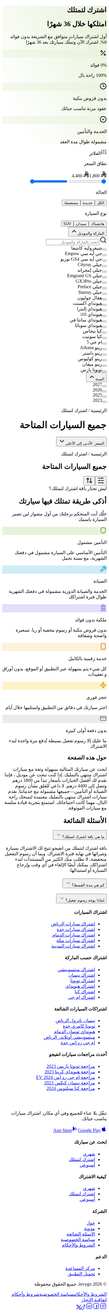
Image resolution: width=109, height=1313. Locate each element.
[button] (54, 248)
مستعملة (71, 203)
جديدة (87, 203)
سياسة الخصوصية (78, 1239)
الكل (100, 203)
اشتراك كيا (85, 991)
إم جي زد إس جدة (78, 1042)
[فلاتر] (101, 481)
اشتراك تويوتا (82, 980)
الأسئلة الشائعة (81, 1233)
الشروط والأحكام (78, 1245)
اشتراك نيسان (81, 975)
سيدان (81, 224)
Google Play (89, 1130)
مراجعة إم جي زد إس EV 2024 (65, 1077)
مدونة (89, 1228)
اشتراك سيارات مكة (75, 940)
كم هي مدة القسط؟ (88, 885)
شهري (89, 1153)
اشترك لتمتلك (82, 1159)
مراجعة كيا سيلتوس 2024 (71, 1088)
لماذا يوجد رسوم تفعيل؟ (84, 900)
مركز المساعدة (80, 1268)
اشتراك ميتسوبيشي (76, 969)
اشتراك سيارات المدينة (73, 945)
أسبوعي (87, 1164)
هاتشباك (97, 224)
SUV (67, 224)
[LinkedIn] (89, 1307)
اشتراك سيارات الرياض (73, 923)
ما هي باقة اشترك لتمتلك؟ (83, 837)
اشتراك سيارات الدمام (73, 934)
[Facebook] (96, 1307)
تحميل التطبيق (81, 1273)
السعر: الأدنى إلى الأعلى (84, 443)
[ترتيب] (89, 481)
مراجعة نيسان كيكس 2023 (69, 1082)
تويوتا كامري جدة (79, 1026)
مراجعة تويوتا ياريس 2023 (71, 1066)
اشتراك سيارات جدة (76, 929)
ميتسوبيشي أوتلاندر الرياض (69, 1037)
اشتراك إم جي (81, 997)
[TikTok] (83, 1307)
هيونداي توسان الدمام (74, 1031)
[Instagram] (103, 1307)
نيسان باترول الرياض (75, 1020)
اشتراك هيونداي (80, 986)
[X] (78, 1307)
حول (90, 1222)
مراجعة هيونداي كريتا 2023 (69, 1071)
